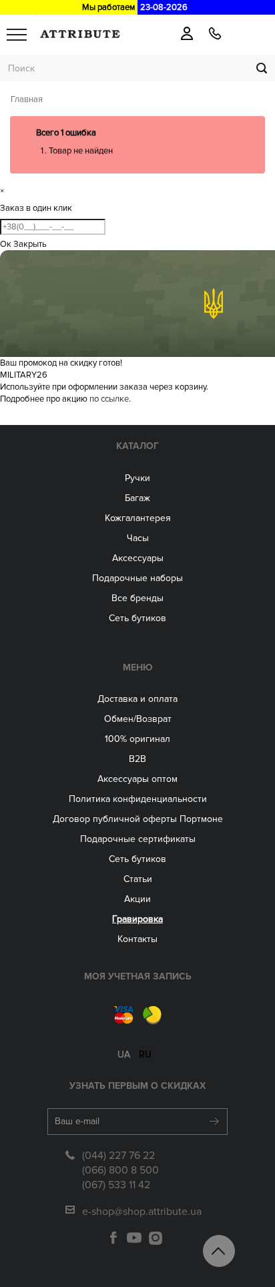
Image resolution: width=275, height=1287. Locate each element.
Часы (138, 538)
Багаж (137, 498)
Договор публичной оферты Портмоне (138, 819)
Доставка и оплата (137, 699)
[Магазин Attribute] (80, 34)
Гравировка (137, 919)
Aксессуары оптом (137, 779)
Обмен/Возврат (138, 719)
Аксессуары (138, 558)
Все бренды (137, 598)
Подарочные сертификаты (138, 839)
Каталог (137, 446)
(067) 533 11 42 (116, 1185)
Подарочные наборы (137, 578)
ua (123, 1054)
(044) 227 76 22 (118, 1155)
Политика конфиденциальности (138, 799)
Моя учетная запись (138, 976)
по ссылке (109, 399)
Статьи (137, 879)
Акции (137, 899)
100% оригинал (137, 739)
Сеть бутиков (137, 618)
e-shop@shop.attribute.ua (142, 1211)
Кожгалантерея (138, 518)
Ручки (137, 478)
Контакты (137, 939)
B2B (137, 759)
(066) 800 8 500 (120, 1170)
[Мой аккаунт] (187, 33)
